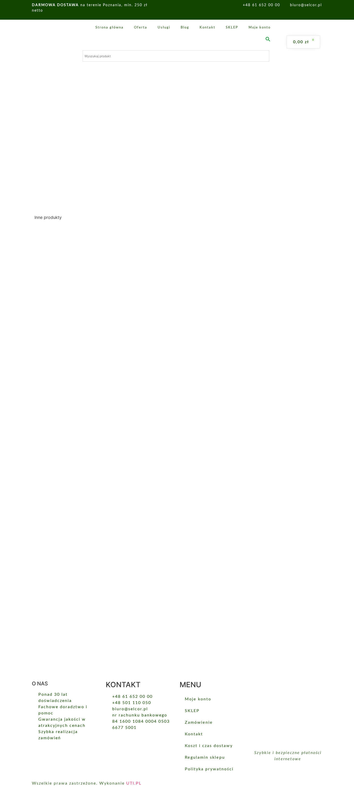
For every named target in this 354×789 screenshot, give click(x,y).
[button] (268, 39)
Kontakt (207, 27)
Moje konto (260, 27)
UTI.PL (133, 783)
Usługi (164, 27)
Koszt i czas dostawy (209, 746)
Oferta (140, 27)
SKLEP (232, 27)
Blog (185, 27)
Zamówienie (199, 722)
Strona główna (109, 27)
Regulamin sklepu (205, 757)
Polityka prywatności (209, 769)
